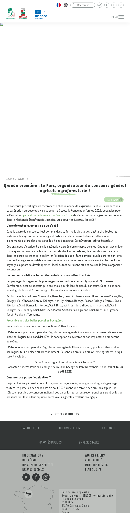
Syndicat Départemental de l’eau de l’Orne (47, 215)
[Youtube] (106, 5)
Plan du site (93, 470)
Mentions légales (96, 465)
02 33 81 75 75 (70, 509)
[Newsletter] (99, 5)
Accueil (10, 178)
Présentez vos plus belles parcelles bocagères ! (35, 320)
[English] (65, 5)
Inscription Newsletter (37, 465)
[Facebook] (113, 5)
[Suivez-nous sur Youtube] (26, 477)
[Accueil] (16, 13)
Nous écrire (30, 460)
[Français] (58, 5)
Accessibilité (93, 460)
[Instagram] (121, 5)
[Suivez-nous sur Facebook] (36, 477)
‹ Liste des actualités (65, 414)
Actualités (23, 178)
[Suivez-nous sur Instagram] (46, 477)
